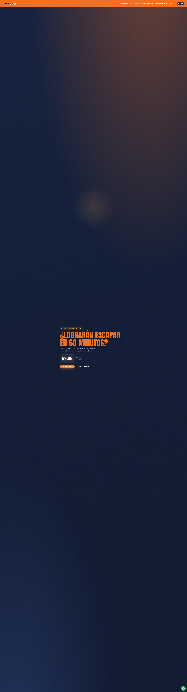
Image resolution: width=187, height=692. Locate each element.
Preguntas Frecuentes (147, 3)
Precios (137, 3)
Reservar (180, 3)
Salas (131, 3)
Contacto (171, 3)
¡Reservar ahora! (67, 367)
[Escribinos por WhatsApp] (183, 688)
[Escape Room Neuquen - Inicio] (12, 3)
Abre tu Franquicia (161, 3)
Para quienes (124, 3)
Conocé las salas (83, 367)
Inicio (117, 3)
